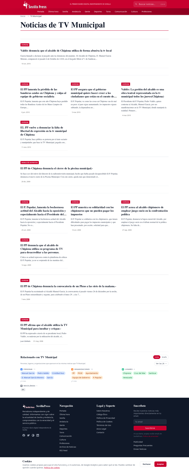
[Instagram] (33, 435)
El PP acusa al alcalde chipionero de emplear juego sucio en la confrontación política (144, 210)
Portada (40, 11)
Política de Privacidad (106, 418)
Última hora (53, 11)
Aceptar (160, 464)
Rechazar (147, 464)
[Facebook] (23, 435)
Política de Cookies (104, 421)
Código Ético (102, 414)
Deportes (98, 11)
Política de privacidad (150, 436)
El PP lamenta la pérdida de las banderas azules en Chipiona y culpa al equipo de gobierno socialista (43, 92)
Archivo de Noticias (68, 447)
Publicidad (138, 442)
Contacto (100, 432)
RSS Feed (63, 450)
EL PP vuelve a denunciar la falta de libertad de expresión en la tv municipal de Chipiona (43, 131)
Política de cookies (52, 467)
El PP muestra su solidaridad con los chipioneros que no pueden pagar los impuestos (92, 210)
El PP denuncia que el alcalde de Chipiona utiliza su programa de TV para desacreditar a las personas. (41, 248)
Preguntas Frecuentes (143, 445)
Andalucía (76, 11)
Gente (87, 11)
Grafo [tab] (164, 357)
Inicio (22, 16)
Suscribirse (150, 428)
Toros (108, 11)
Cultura (134, 11)
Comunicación (121, 11)
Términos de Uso (104, 425)
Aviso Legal (101, 429)
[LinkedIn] (37, 435)
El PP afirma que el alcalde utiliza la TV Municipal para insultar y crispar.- (44, 327)
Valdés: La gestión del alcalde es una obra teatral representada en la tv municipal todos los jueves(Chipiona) (142, 92)
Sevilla (65, 11)
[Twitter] (28, 435)
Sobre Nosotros (103, 411)
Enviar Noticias (140, 449)
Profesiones (147, 11)
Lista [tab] (157, 357)
